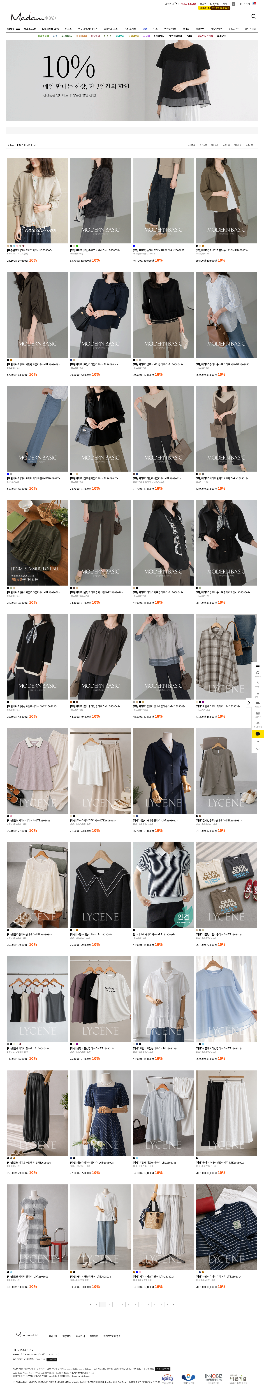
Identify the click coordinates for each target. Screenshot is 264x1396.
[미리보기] (34, 240)
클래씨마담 (81, 36)
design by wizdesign (80, 1376)
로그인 (203, 3)
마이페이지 (244, 3)
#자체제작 (159, 36)
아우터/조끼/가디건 (87, 28)
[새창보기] (42, 240)
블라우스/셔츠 (111, 28)
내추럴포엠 (43, 36)
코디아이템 (250, 28)
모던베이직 (66, 36)
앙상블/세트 (170, 28)
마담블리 (95, 36)
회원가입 (214, 3)
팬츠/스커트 (130, 28)
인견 (145, 28)
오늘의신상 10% (50, 28)
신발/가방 (233, 28)
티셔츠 (68, 28)
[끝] (173, 1304)
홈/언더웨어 (217, 28)
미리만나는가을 (205, 36)
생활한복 (200, 28)
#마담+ (190, 36)
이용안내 (80, 1336)
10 (161, 1305)
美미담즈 (221, 36)
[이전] (97, 1304)
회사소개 (53, 1336)
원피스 (186, 28)
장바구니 (228, 3)
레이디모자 (133, 36)
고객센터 (169, 3)
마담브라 (120, 36)
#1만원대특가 (175, 36)
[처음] (91, 1304)
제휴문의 (66, 1336)
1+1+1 (108, 36)
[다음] (167, 1304)
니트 (155, 28)
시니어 (146, 36)
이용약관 (94, 1336)
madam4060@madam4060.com (78, 1369)
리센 (55, 36)
